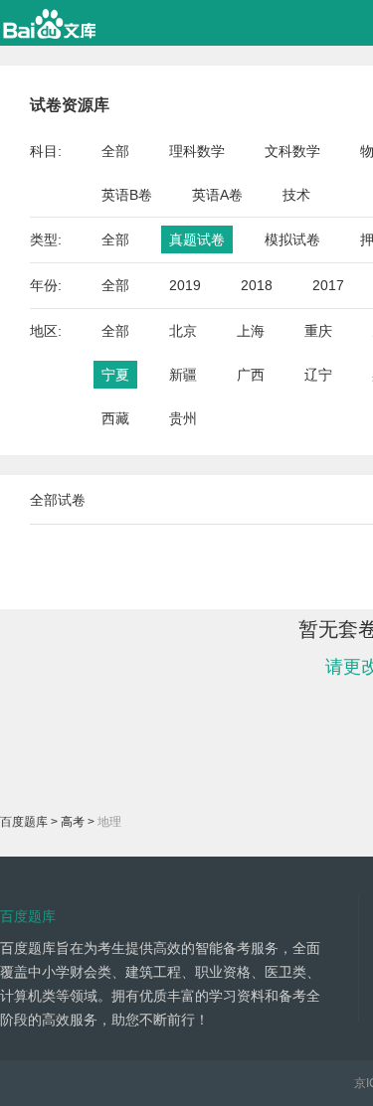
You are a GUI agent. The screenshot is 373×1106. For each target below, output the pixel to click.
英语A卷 (217, 195)
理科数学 (197, 151)
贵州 (183, 418)
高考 (73, 822)
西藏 (115, 418)
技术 (296, 195)
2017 (328, 285)
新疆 (183, 375)
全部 (115, 151)
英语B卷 (126, 195)
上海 (251, 331)
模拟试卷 (292, 239)
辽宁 (318, 375)
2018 (257, 285)
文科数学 (292, 151)
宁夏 (115, 375)
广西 (251, 375)
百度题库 (24, 822)
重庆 (318, 331)
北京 (183, 331)
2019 (185, 285)
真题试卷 (197, 239)
